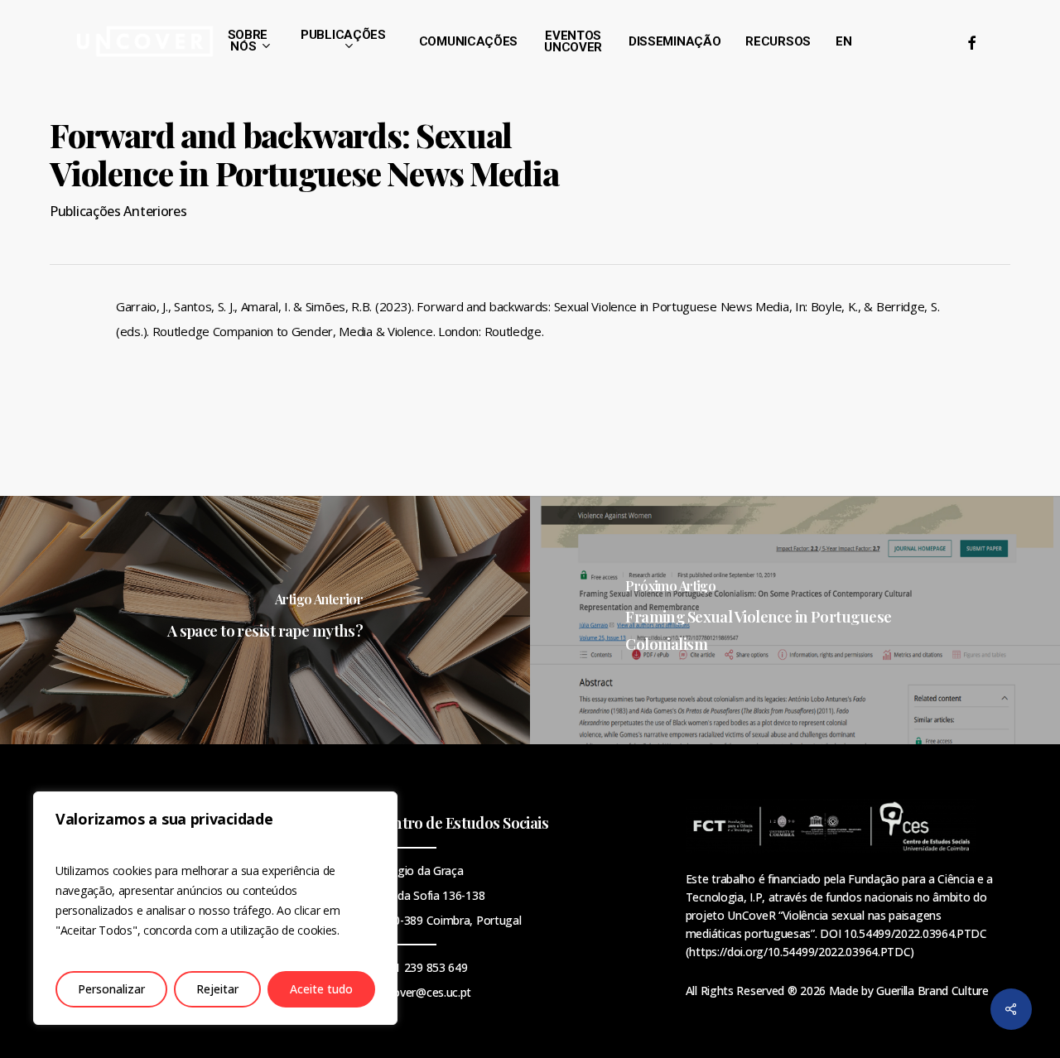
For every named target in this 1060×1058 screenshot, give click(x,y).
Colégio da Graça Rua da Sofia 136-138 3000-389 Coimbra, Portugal (447, 895)
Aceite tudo (321, 989)
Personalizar (111, 989)
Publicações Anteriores (118, 211)
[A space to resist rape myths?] (265, 620)
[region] (215, 908)
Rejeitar (217, 989)
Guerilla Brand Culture (932, 990)
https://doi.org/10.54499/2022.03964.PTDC (799, 951)
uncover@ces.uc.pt (422, 992)
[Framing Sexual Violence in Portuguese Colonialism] (795, 620)
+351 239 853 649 (420, 967)
